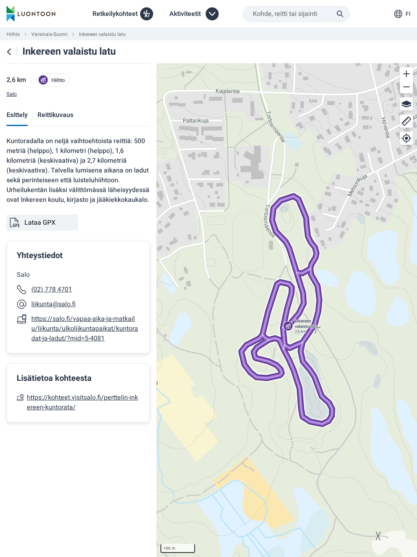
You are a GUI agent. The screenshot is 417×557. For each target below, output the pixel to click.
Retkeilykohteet (115, 14)
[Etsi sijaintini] (406, 138)
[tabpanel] (78, 279)
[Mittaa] (406, 121)
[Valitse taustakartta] (406, 104)
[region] (286, 310)
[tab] (17, 115)
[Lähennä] (406, 73)
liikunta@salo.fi (53, 304)
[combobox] (296, 14)
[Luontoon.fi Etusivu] (31, 14)
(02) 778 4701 (51, 289)
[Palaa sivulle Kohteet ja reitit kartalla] (9, 52)
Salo (12, 94)
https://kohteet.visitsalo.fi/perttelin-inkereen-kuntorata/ (82, 402)
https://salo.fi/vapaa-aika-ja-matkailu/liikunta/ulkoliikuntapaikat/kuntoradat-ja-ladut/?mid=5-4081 (84, 328)
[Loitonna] (406, 86)
